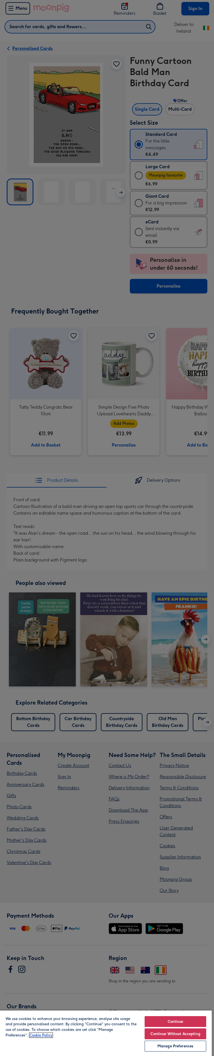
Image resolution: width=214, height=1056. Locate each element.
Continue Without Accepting (175, 1034)
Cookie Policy (41, 1035)
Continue (175, 1021)
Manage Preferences (175, 1046)
